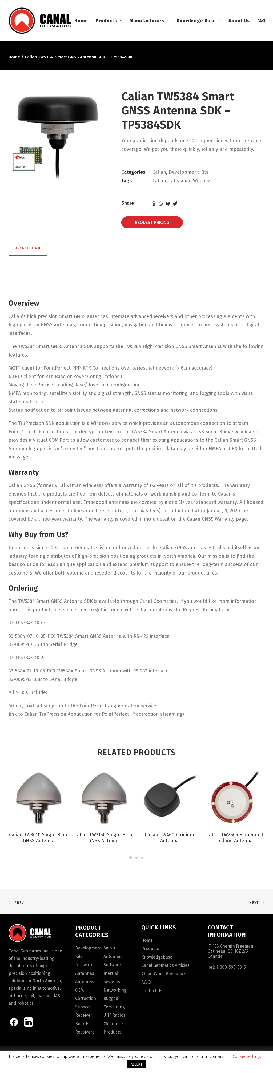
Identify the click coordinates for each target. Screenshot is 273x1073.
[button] (39, 797)
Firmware (84, 964)
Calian (159, 172)
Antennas (84, 973)
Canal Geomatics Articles (165, 965)
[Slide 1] (131, 857)
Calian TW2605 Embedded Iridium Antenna (234, 838)
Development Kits (188, 172)
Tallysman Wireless (190, 181)
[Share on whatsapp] (161, 203)
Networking (114, 990)
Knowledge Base (196, 20)
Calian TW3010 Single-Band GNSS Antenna (39, 838)
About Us (239, 20)
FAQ (261, 20)
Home (81, 20)
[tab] (28, 250)
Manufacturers (146, 20)
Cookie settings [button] (247, 1056)
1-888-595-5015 (231, 967)
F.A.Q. (146, 982)
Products (106, 20)
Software (112, 964)
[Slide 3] (142, 857)
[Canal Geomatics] (40, 20)
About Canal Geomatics (163, 973)
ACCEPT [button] (136, 1064)
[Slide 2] (136, 857)
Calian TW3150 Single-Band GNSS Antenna (104, 838)
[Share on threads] (154, 203)
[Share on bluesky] (167, 203)
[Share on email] (174, 203)
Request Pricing (152, 222)
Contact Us (151, 990)
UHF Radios (114, 1015)
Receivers (84, 1032)
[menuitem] (81, 20)
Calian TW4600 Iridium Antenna (169, 838)
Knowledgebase (156, 957)
